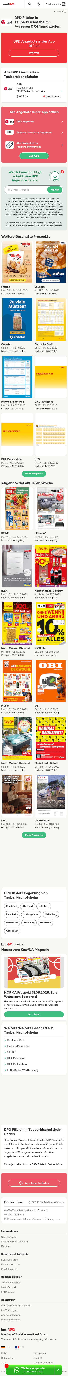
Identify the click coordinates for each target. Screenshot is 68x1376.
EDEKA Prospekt (9, 1259)
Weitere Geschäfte (14, 1215)
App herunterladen (11, 1315)
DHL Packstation (17, 1064)
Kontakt (38, 1358)
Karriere (5, 1246)
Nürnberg (44, 906)
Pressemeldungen (10, 1319)
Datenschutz (8, 1358)
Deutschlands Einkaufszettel (16, 1305)
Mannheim (12, 914)
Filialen (41, 1210)
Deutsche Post (15, 1040)
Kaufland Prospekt (10, 1264)
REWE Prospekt (9, 1269)
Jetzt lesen (34, 1014)
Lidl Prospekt (8, 1292)
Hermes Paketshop (18, 1046)
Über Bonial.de (8, 1237)
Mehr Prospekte (34, 473)
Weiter (55, 189)
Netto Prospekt (9, 1287)
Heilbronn (45, 922)
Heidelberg (51, 914)
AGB (3, 1362)
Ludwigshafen (31, 914)
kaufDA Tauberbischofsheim (18, 1210)
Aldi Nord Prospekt (11, 1282)
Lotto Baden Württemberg (22, 1070)
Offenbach (12, 930)
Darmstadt (12, 922)
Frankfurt (11, 906)
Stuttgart (27, 906)
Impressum (40, 1353)
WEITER (34, 53)
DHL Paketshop (16, 1058)
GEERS (11, 1052)
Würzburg (29, 922)
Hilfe (3, 1353)
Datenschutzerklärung (40, 217)
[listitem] (17, 268)
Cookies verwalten (43, 1362)
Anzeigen (58, 11)
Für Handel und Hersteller (14, 1241)
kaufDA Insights (9, 1310)
